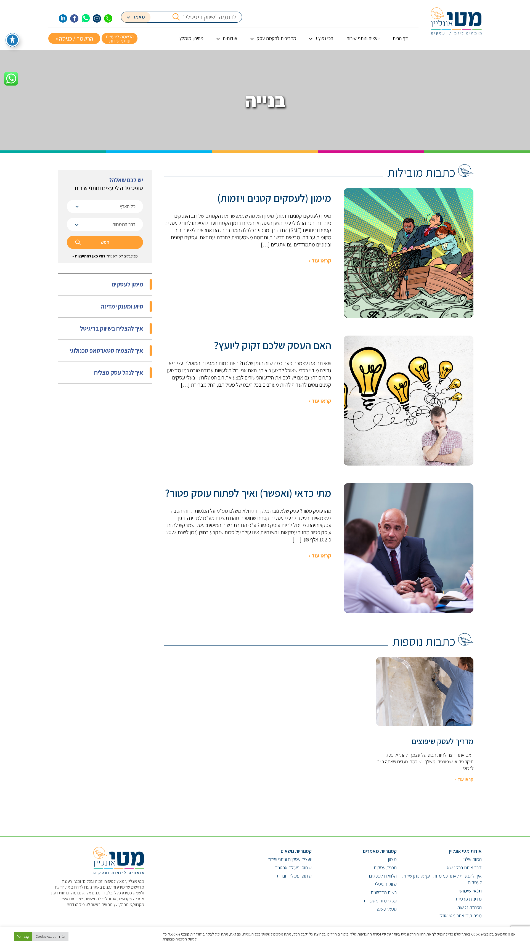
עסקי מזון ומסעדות (380, 900)
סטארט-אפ (387, 909)
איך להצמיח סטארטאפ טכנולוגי (106, 350)
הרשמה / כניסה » (74, 38)
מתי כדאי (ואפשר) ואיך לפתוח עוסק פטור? (248, 493)
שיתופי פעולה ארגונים (293, 867)
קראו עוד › (320, 260)
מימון (392, 859)
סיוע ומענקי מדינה (122, 306)
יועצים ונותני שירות (363, 38)
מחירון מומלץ (191, 38)
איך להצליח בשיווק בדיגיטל (111, 328)
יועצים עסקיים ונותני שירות (289, 859)
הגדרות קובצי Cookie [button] (50, 936)
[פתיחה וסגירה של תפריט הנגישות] (12, 40)
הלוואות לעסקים (383, 876)
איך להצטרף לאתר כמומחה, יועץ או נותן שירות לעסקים (442, 879)
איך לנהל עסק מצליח (118, 372)
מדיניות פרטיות (469, 899)
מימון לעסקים (127, 284)
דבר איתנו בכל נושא (464, 867)
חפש (104, 242)
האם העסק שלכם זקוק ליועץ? (272, 345)
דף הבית (400, 38)
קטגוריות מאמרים (380, 851)
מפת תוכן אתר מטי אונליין (460, 915)
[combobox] (105, 206)
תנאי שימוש (470, 890)
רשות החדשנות (384, 892)
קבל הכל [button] (23, 936)
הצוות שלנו (472, 859)
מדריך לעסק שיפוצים (442, 741)
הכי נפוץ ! (324, 38)
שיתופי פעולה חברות (294, 876)
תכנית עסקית (385, 867)
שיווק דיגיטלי (386, 884)
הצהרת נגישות (469, 907)
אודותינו (230, 38)
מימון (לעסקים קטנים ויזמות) (274, 198)
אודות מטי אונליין (465, 851)
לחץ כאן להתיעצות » (88, 256)
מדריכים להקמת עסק (276, 38)
